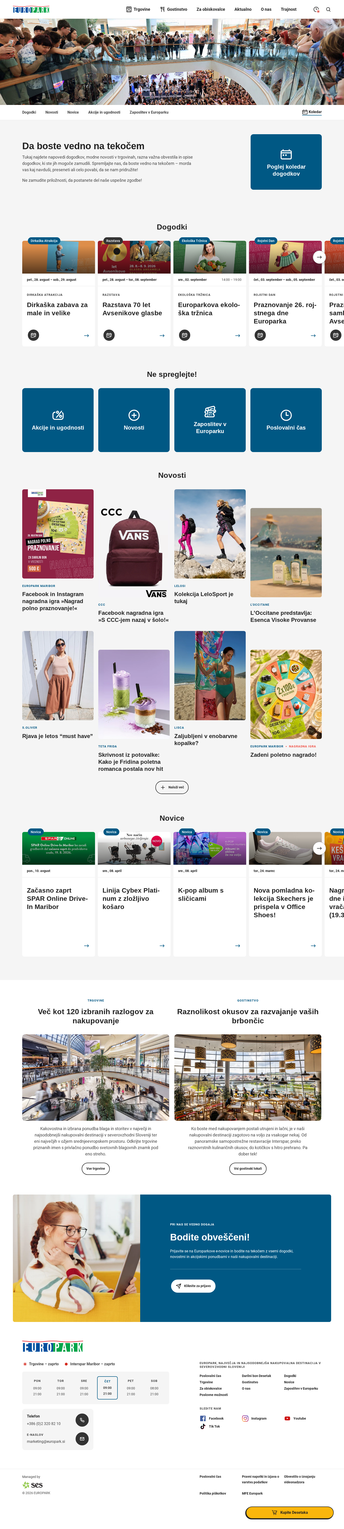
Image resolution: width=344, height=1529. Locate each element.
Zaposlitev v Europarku (149, 112)
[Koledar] (33, 335)
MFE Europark (252, 1493)
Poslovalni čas (210, 1476)
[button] (319, 257)
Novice (73, 112)
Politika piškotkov (213, 1493)
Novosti (51, 112)
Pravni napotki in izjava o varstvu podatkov (260, 1479)
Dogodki (29, 112)
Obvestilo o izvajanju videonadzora (299, 1479)
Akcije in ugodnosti (104, 112)
